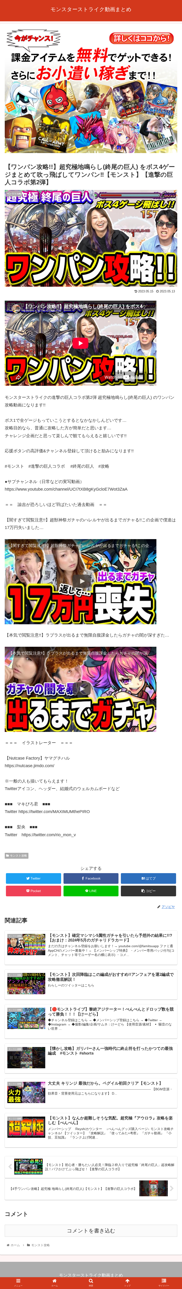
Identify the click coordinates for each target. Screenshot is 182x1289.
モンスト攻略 (18, 855)
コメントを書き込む (91, 1231)
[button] (168, 736)
